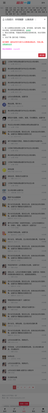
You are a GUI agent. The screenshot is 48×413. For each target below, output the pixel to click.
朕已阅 (42, 55)
